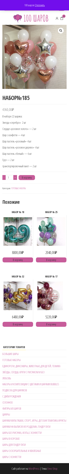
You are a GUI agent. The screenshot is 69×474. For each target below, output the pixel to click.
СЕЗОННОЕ (7, 402)
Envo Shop (52, 468)
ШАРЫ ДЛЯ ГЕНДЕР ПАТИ (14, 445)
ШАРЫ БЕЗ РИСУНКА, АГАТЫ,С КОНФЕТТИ (22, 433)
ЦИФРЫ (6, 414)
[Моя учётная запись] (57, 18)
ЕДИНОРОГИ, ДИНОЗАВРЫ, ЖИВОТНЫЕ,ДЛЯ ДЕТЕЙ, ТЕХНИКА (31, 366)
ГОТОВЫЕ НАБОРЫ (18, 188)
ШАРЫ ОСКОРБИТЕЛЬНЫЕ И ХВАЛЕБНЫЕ (21, 451)
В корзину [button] (18, 260)
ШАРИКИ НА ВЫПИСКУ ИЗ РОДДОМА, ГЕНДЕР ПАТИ (26, 427)
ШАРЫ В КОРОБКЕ (11, 439)
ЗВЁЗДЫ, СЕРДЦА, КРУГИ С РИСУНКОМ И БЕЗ (23, 372)
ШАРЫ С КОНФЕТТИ (11, 457)
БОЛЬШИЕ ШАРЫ (10, 354)
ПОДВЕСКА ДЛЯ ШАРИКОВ (14, 390)
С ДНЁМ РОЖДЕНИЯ (11, 396)
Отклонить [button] (40, 5)
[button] (61, 30)
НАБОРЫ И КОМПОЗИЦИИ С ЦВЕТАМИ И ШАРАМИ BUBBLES (30, 384)
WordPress (34, 468)
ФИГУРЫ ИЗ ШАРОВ (11, 408)
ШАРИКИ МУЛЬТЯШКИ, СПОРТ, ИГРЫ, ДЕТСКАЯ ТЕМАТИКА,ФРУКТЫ (34, 420)
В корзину (27, 177)
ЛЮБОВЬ (6, 378)
